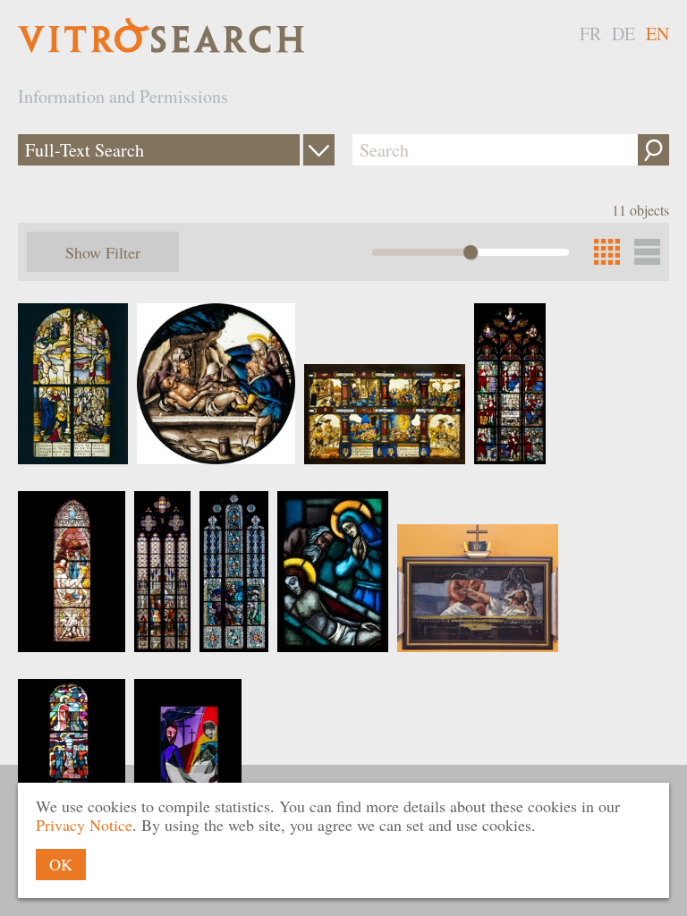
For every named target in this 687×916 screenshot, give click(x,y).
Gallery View (647, 252)
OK (60, 864)
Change (319, 149)
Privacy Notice (84, 824)
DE (623, 33)
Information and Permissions (123, 96)
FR (590, 33)
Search (653, 149)
